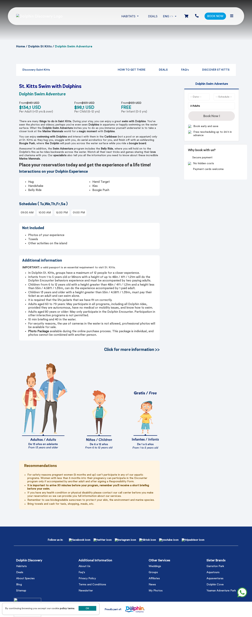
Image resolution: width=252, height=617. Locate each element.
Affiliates (154, 578)
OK (87, 608)
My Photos (156, 590)
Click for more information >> (132, 349)
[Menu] (232, 16)
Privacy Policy (87, 578)
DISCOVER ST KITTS (216, 69)
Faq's (82, 572)
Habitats (21, 566)
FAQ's (185, 69)
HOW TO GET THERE (131, 69)
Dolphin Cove (215, 584)
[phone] (197, 16)
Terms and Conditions (92, 584)
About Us (84, 566)
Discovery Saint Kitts (36, 69)
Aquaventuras (215, 578)
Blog (19, 584)
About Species (25, 578)
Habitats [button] (128, 16)
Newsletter (86, 590)
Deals (153, 16)
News (152, 584)
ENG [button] (166, 16)
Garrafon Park (215, 566)
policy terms (67, 608)
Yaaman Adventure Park (221, 590)
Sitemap (21, 590)
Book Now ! (211, 116)
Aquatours (213, 572)
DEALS (163, 69)
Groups (153, 572)
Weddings (155, 566)
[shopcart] (186, 16)
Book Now (215, 16)
